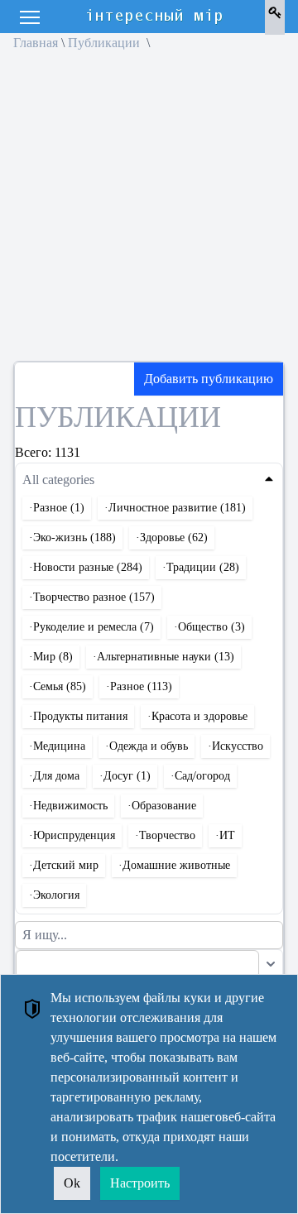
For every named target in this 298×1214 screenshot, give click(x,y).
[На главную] (155, 16)
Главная (35, 43)
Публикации (105, 43)
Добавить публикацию (208, 379)
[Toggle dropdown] (270, 964)
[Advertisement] (149, 212)
